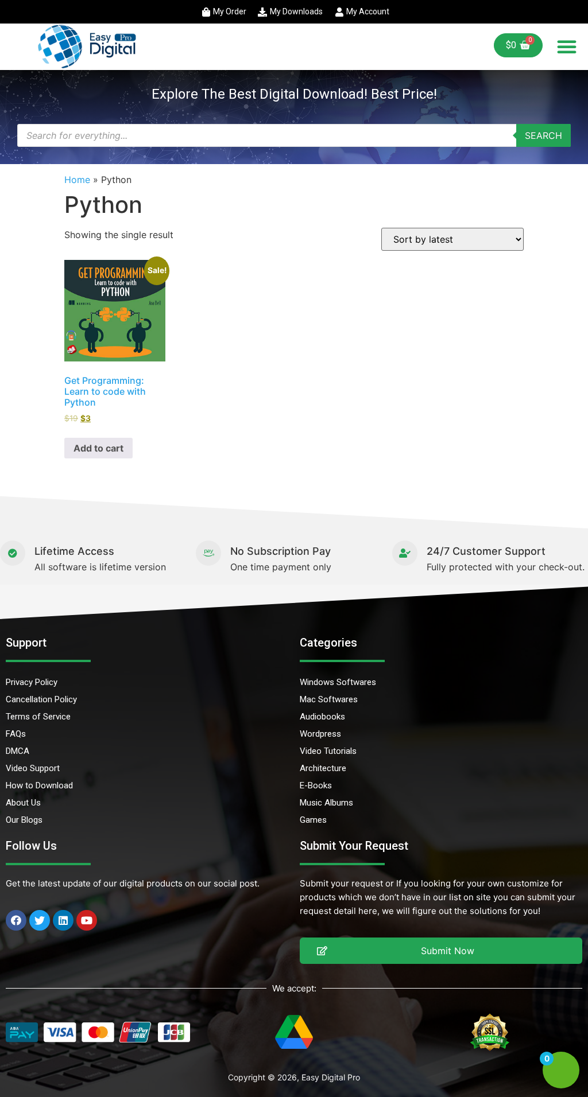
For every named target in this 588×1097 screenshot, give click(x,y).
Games (313, 820)
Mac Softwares (329, 699)
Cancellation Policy (41, 699)
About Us (23, 803)
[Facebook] (16, 920)
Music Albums (326, 803)
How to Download (39, 785)
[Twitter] (39, 920)
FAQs (16, 734)
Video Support (33, 768)
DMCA (17, 751)
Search (543, 135)
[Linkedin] (63, 920)
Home (77, 179)
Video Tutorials (328, 751)
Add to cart (98, 448)
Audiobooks (322, 716)
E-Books (316, 785)
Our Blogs (24, 820)
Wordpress (320, 734)
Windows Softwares (338, 682)
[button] (566, 46)
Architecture (323, 768)
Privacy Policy (31, 682)
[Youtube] (86, 920)
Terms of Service (38, 716)
